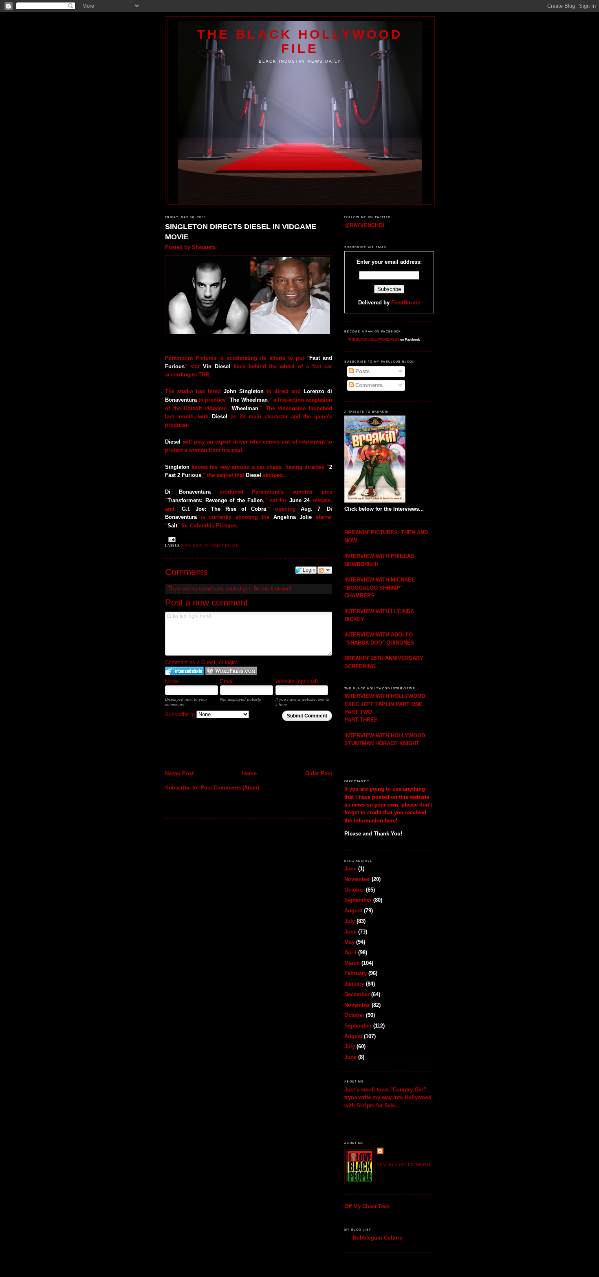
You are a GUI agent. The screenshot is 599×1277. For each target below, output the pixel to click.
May (349, 942)
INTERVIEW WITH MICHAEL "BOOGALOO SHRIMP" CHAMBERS (379, 588)
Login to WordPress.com (231, 671)
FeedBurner (406, 303)
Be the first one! (272, 589)
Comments (368, 385)
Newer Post (179, 773)
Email (226, 681)
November (357, 879)
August (353, 910)
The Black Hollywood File (300, 41)
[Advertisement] (212, 751)
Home (249, 773)
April (350, 952)
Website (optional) (296, 681)
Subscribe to (180, 714)
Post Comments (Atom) (229, 788)
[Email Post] (171, 539)
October (354, 890)
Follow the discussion (324, 570)
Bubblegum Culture (377, 1238)
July (349, 921)
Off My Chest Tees (367, 1206)
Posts (362, 371)
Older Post (318, 773)
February (355, 973)
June (350, 869)
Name (172, 681)
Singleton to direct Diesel (209, 545)
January (354, 984)
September (358, 900)
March (352, 963)
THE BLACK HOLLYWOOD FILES (373, 339)
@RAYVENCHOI (364, 225)
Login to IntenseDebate (184, 671)
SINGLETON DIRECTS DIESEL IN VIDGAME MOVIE (240, 232)
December (357, 994)
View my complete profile (404, 1165)
